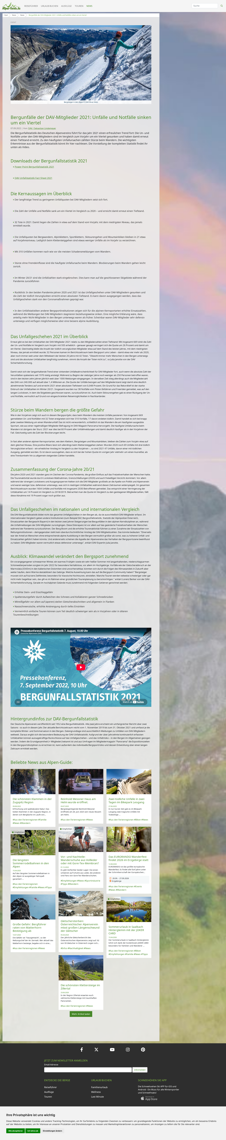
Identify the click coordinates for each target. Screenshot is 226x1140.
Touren (79, 6)
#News (16, 823)
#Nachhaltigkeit (75, 948)
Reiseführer (31, 6)
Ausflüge (66, 6)
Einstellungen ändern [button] (52, 1131)
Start (6, 15)
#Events (138, 886)
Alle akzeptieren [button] (15, 1131)
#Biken (137, 819)
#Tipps (64, 884)
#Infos (64, 948)
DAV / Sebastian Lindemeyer (42, 128)
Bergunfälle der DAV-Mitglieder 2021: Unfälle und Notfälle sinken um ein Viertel (58, 15)
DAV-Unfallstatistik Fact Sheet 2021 (33, 178)
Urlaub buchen (49, 6)
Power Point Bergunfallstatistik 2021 (34, 166)
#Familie (42, 819)
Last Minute (97, 1096)
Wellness (96, 1091)
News (89, 6)
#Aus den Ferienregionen (25, 819)
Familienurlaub (99, 1087)
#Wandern (25, 823)
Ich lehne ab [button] (32, 1131)
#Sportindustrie (92, 880)
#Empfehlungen (69, 880)
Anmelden (141, 1069)
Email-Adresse (51, 1064)
